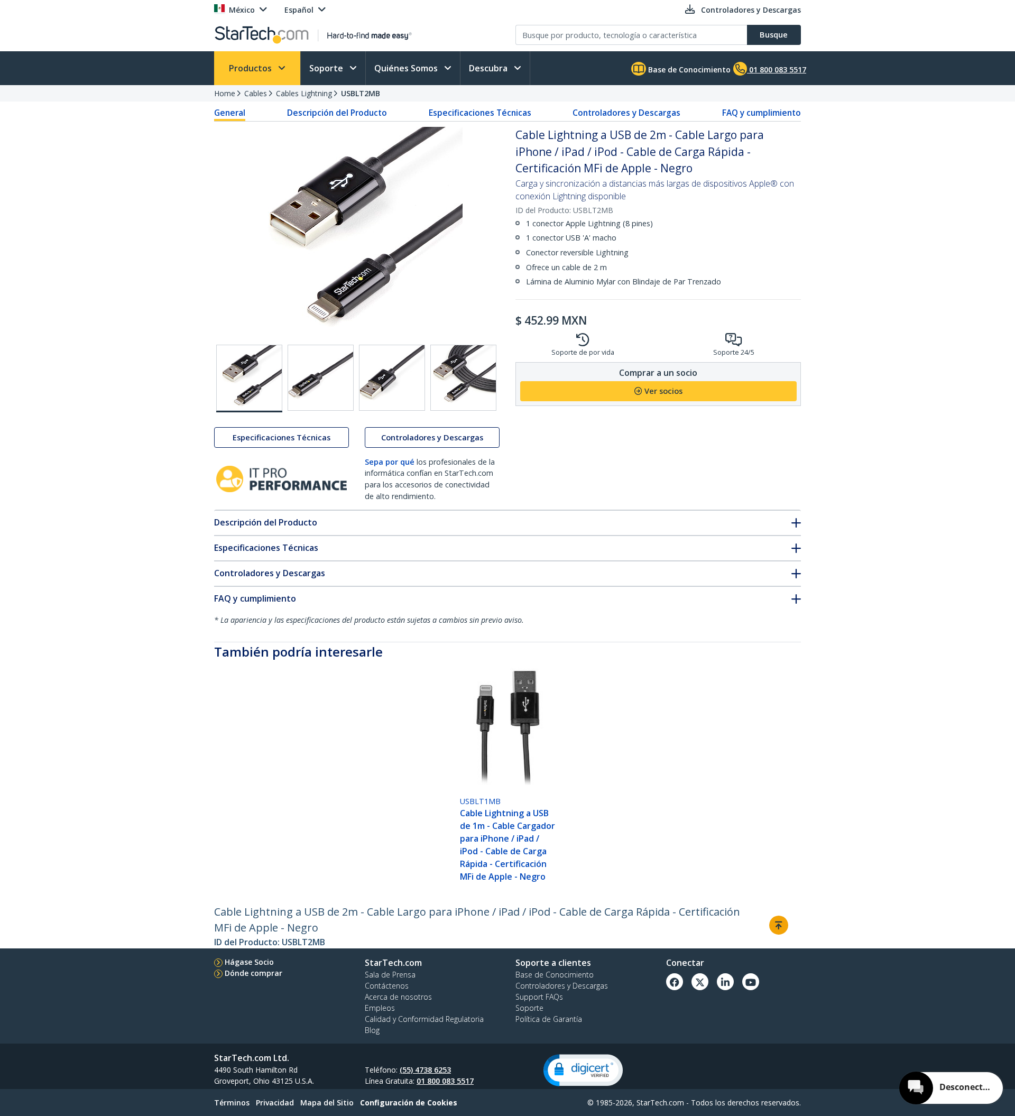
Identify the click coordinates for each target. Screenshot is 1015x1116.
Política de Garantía (548, 1019)
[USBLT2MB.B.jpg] (321, 378)
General (229, 112)
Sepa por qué (389, 462)
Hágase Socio (249, 962)
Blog (372, 1030)
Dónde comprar (253, 973)
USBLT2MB (360, 93)
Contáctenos (387, 986)
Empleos (380, 1008)
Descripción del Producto (337, 112)
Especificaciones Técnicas (480, 112)
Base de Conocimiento (688, 69)
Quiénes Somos (407, 68)
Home (224, 93)
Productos (251, 68)
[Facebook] (674, 981)
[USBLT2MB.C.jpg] (392, 378)
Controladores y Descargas (626, 112)
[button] (583, 1070)
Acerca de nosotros (398, 997)
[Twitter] (699, 981)
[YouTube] (750, 981)
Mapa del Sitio (327, 1102)
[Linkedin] (725, 981)
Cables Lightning (304, 93)
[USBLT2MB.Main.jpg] (249, 378)
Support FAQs (539, 997)
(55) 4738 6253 (425, 1070)
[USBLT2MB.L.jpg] (463, 378)
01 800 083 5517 (445, 1081)
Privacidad (275, 1102)
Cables (255, 93)
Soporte (327, 68)
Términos (232, 1102)
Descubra (489, 68)
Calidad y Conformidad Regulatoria (424, 1019)
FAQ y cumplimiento (761, 112)
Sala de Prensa (390, 975)
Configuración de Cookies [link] (408, 1102)
